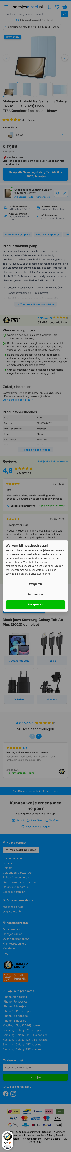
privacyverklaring (41, 573)
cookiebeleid (13, 573)
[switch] (7, 1147)
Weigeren (35, 584)
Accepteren (35, 605)
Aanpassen (35, 594)
